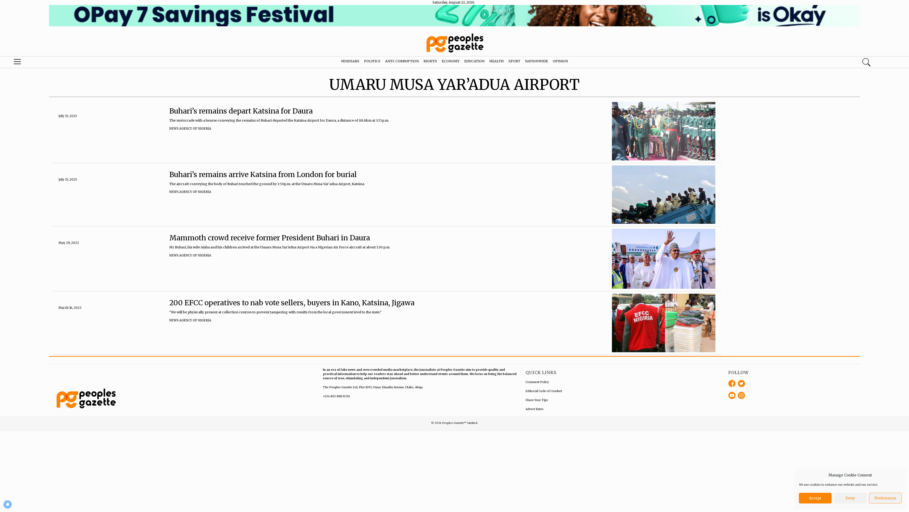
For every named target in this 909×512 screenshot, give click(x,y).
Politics (372, 61)
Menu (47, 63)
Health (496, 61)
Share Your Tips (537, 400)
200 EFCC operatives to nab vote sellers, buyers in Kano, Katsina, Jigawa (291, 302)
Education (474, 61)
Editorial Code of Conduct (544, 391)
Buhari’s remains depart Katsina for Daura (241, 110)
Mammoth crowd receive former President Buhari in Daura (269, 237)
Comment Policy (537, 382)
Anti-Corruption (402, 61)
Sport (514, 61)
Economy (450, 61)
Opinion (560, 61)
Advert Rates (535, 409)
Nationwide (536, 61)
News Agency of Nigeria (190, 129)
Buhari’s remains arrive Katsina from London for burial (263, 174)
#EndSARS (350, 61)
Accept (815, 498)
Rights (430, 61)
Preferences (885, 498)
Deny (850, 498)
